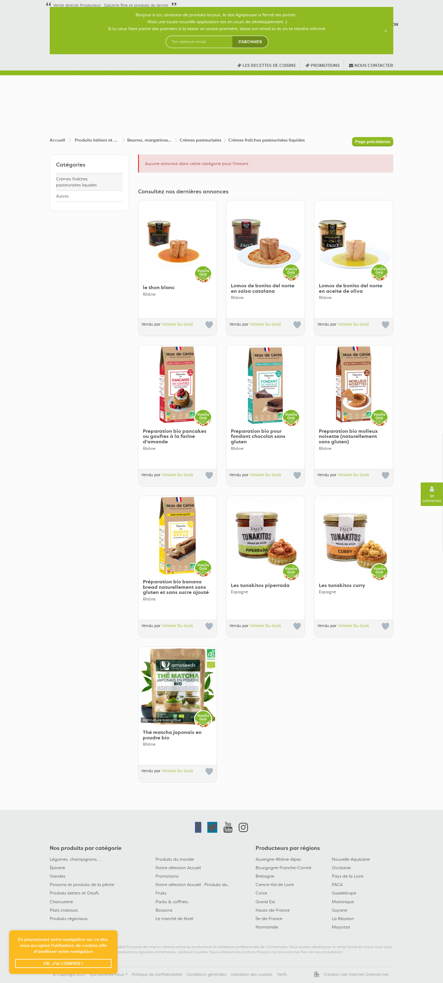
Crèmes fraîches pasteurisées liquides (76, 182)
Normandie (267, 927)
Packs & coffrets (172, 901)
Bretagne (265, 876)
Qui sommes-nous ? (108, 974)
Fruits (161, 893)
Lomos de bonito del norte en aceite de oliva (350, 288)
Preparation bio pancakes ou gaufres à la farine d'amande (174, 437)
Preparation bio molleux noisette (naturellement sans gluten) (348, 437)
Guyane (339, 910)
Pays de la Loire (347, 876)
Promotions (167, 876)
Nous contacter (373, 65)
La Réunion (343, 918)
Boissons (164, 910)
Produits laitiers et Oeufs (74, 893)
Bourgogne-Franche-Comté (283, 867)
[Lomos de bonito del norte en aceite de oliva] (353, 239)
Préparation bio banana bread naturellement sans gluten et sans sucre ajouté (176, 587)
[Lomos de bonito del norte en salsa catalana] (265, 239)
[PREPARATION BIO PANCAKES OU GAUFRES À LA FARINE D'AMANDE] (177, 384)
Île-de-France (269, 918)
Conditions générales (206, 974)
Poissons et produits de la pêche (82, 884)
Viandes (57, 876)
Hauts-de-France (273, 910)
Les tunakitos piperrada (260, 585)
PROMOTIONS (324, 65)
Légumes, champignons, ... (76, 859)
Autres (62, 196)
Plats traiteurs (64, 910)
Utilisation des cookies (251, 974)
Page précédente (372, 142)
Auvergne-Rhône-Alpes (278, 859)
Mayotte (341, 927)
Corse (261, 893)
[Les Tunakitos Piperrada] (265, 535)
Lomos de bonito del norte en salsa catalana (262, 288)
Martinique (343, 901)
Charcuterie (61, 901)
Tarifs (282, 974)
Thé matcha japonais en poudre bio (172, 735)
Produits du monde (175, 859)
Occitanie (341, 867)
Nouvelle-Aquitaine (351, 859)
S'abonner (250, 41)
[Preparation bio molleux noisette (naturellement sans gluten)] (353, 384)
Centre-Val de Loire (275, 884)
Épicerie (57, 867)
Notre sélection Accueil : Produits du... (193, 884)
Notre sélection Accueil (178, 867)
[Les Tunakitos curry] (353, 535)
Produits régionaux (69, 918)
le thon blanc (159, 287)
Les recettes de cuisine (268, 65)
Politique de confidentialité (157, 974)
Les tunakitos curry (342, 585)
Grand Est (265, 901)
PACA (337, 884)
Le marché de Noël (174, 918)
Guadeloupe (344, 893)
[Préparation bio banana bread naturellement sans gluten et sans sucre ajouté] (177, 535)
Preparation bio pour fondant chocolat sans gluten (258, 437)
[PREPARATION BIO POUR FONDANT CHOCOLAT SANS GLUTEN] (265, 384)
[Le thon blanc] (177, 239)
